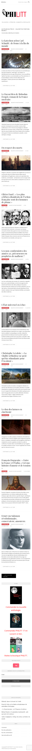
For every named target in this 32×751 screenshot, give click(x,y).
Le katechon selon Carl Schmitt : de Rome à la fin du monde (15, 43)
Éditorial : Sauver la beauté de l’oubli (11, 701)
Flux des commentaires (7, 732)
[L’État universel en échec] (16, 319)
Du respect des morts (12, 147)
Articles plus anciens (7, 576)
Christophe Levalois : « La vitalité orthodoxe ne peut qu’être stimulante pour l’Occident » (14, 357)
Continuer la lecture (9, 85)
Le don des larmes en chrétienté (12, 410)
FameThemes (13, 748)
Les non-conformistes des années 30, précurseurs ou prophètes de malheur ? (14, 253)
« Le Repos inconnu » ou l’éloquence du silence (14, 709)
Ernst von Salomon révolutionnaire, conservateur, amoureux (13, 518)
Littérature (5, 102)
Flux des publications (6, 730)
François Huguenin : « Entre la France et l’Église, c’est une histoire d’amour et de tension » (16, 464)
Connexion (4, 727)
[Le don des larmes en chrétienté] (16, 427)
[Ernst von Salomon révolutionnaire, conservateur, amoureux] (16, 539)
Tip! (16, 665)
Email (3, 674)
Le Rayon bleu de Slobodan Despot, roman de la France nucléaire (15, 97)
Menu (4, 2)
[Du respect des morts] (16, 162)
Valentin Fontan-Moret (17, 49)
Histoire (4, 205)
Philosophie (5, 49)
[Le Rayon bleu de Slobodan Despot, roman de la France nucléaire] (16, 114)
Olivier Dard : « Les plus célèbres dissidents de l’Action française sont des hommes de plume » (16, 198)
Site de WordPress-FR (7, 735)
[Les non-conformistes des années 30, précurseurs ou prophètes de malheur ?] (16, 271)
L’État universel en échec (14, 304)
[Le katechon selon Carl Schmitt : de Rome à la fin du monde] (16, 60)
